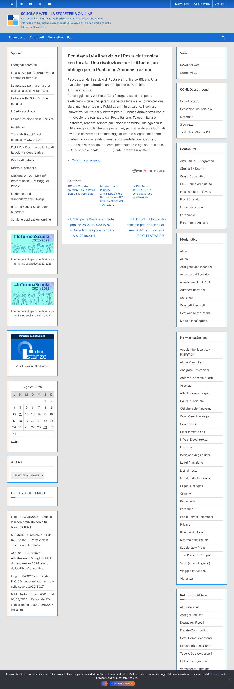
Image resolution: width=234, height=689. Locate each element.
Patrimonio (187, 215)
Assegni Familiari (191, 615)
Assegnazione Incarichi (196, 267)
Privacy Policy (181, 3)
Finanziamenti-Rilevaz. (195, 191)
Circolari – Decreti (192, 168)
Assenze (186, 385)
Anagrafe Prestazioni (194, 370)
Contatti (219, 3)
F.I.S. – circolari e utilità (196, 184)
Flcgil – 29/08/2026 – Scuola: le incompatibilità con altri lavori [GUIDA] (31, 522)
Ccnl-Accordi (189, 101)
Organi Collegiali (191, 486)
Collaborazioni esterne (195, 408)
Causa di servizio (192, 401)
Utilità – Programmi (193, 661)
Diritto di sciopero (23, 168)
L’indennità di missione (195, 645)
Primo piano (17, 37)
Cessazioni (187, 297)
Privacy (185, 524)
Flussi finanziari (190, 199)
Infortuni (186, 447)
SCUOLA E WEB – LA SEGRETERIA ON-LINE (56, 13)
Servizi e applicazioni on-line (31, 219)
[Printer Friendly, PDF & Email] (148, 170)
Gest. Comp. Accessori (196, 638)
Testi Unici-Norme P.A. (195, 132)
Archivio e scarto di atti (196, 378)
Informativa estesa (122, 683)
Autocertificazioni (192, 290)
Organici (186, 493)
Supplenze (18, 127)
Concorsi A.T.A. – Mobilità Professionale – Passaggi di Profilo (30, 181)
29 (45, 427)
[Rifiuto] (229, 679)
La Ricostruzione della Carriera (32, 119)
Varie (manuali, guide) (195, 563)
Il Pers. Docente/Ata (193, 439)
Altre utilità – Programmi (197, 161)
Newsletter (55, 37)
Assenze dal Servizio (194, 274)
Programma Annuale (194, 222)
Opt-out (214, 674)
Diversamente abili (193, 432)
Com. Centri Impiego (194, 416)
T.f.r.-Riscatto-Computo (196, 555)
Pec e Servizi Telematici (196, 517)
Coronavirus (188, 73)
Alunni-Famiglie (190, 362)
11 (20, 414)
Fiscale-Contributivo (194, 630)
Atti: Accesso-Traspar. (195, 393)
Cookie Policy (202, 3)
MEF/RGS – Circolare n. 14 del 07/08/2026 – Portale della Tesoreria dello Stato (31, 540)
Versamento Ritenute (194, 669)
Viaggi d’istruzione (193, 571)
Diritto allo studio (23, 160)
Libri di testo (189, 470)
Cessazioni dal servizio (196, 109)
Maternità (186, 117)
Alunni (184, 259)
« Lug (15, 441)
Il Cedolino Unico (23, 111)
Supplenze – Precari (193, 547)
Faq (69, 37)
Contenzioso (189, 424)
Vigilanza (186, 578)
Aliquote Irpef (189, 607)
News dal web (190, 65)
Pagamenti (187, 501)
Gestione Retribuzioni (195, 313)
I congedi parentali (24, 65)
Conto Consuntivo (192, 176)
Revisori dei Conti (192, 532)
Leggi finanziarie (191, 462)
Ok (104, 683)
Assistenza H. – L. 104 (195, 282)
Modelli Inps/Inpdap (193, 321)
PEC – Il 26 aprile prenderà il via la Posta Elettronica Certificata (81, 190)
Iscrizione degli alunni (195, 455)
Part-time (186, 509)
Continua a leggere (86, 160)
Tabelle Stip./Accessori (196, 653)
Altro (183, 251)
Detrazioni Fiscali (192, 622)
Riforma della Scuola (194, 540)
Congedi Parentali (192, 305)
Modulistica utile (191, 207)
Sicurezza (187, 124)
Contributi (37, 37)
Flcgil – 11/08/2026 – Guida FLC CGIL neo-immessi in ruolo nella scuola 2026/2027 (32, 581)
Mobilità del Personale (195, 478)
